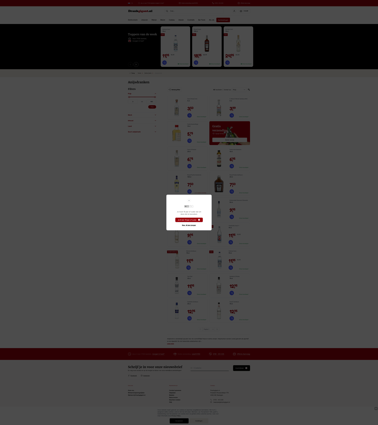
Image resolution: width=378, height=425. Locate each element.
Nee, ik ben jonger (189, 225)
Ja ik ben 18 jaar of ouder (187, 220)
